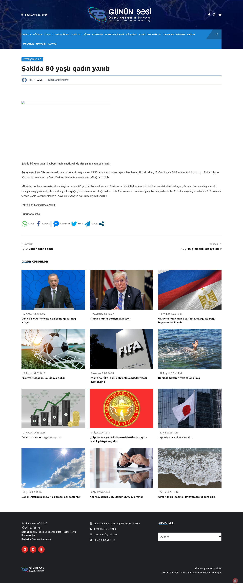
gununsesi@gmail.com (106, 534)
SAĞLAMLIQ (28, 44)
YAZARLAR (168, 34)
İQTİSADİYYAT (62, 34)
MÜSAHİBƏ (131, 34)
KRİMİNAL (180, 34)
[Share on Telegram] (90, 224)
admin (40, 80)
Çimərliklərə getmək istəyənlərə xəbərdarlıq (186, 496)
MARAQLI (52, 44)
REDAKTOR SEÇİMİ (114, 34)
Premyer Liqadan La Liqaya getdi (43, 377)
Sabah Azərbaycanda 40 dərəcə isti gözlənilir (51, 496)
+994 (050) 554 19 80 (105, 529)
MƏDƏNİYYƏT (154, 34)
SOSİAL (142, 34)
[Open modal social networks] (101, 224)
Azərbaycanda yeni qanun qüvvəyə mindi (116, 496)
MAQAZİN (41, 44)
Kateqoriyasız (32, 59)
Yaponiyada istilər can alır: (175, 437)
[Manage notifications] (235, 580)
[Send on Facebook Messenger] (61, 224)
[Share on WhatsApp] (27, 224)
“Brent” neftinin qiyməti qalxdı (41, 437)
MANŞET (26, 34)
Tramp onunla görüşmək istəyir (110, 318)
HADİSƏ (191, 34)
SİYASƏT (48, 34)
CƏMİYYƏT (76, 34)
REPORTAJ (97, 34)
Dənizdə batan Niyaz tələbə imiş (179, 377)
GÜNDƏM (37, 34)
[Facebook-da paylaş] (42, 224)
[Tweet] (77, 224)
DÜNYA (86, 34)
